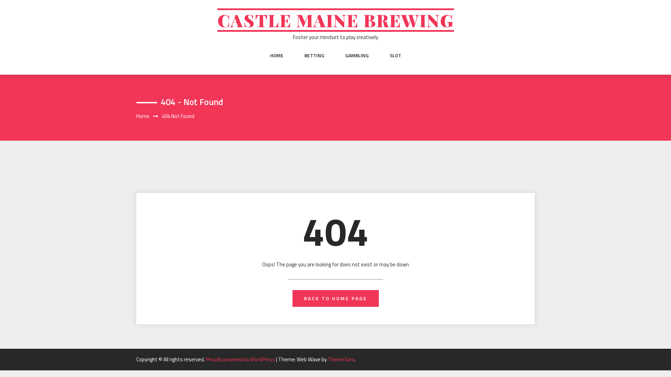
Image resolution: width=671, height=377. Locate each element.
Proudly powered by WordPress (241, 359)
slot (395, 55)
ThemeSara (341, 359)
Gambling (357, 55)
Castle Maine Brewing (335, 20)
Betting (314, 55)
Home (276, 55)
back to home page (335, 298)
